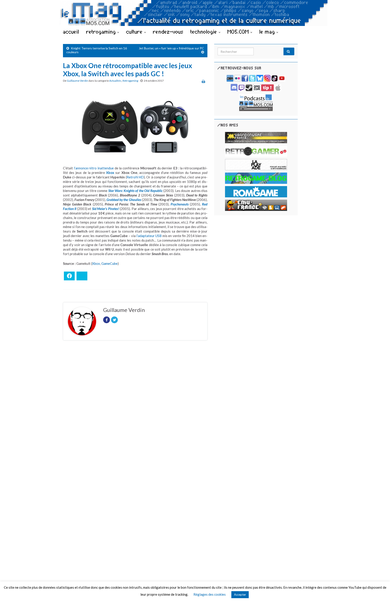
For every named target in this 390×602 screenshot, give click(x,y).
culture (135, 31)
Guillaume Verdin (77, 80)
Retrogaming (130, 80)
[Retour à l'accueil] (195, 13)
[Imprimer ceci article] (203, 81)
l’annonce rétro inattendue (94, 168)
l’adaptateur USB (149, 236)
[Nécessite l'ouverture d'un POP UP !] (256, 102)
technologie (204, 31)
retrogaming (101, 31)
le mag (267, 31)
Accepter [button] (240, 594)
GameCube (109, 263)
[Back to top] (379, 591)
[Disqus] (135, 405)
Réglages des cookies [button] (209, 594)
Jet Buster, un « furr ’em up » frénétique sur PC (171, 48)
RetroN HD (135, 177)
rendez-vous (168, 31)
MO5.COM (239, 31)
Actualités (115, 80)
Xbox (96, 263)
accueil (71, 31)
